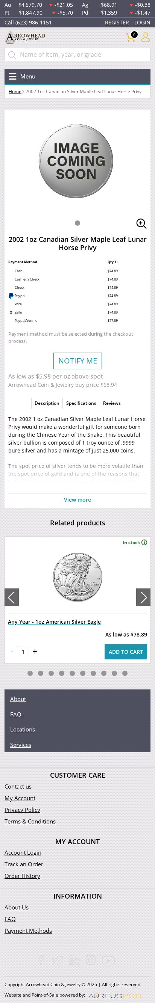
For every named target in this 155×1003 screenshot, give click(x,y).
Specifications (81, 403)
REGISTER (117, 22)
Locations (22, 729)
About (18, 699)
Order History (22, 875)
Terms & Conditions (30, 821)
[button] (77, 223)
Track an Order (24, 864)
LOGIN (142, 22)
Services (20, 744)
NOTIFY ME (77, 361)
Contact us (18, 786)
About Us (17, 907)
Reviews (112, 403)
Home (15, 91)
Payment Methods (28, 930)
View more (77, 499)
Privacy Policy (22, 809)
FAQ (15, 714)
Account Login (23, 852)
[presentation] (12, 597)
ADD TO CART (126, 651)
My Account (20, 798)
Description (47, 403)
